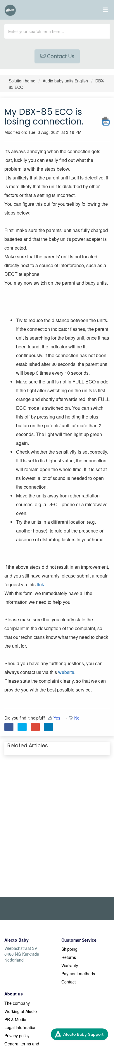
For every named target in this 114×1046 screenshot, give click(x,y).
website (66, 672)
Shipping (69, 949)
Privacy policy (17, 1035)
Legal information (20, 1027)
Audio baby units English (65, 81)
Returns (68, 957)
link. (41, 584)
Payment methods (78, 973)
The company (17, 1003)
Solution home (23, 81)
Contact (68, 982)
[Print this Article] (106, 120)
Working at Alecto (20, 1011)
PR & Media (15, 1019)
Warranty (69, 965)
